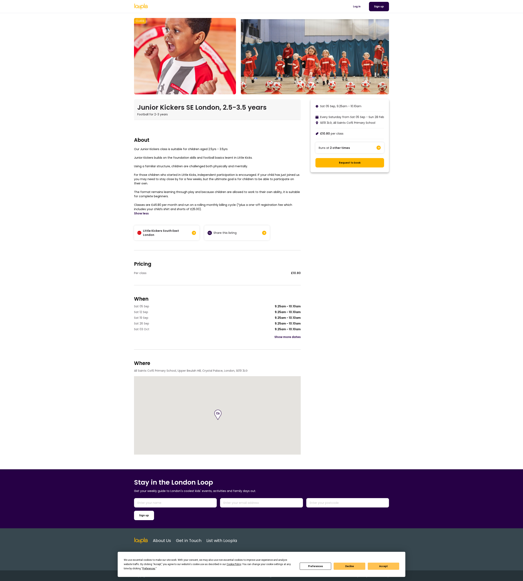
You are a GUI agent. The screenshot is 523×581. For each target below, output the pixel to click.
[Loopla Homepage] (141, 6)
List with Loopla (221, 540)
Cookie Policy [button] (234, 564)
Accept (383, 566)
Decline (349, 566)
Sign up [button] (379, 6)
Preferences (315, 566)
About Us (162, 540)
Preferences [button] (148, 568)
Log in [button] (357, 6)
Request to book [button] (350, 162)
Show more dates (287, 337)
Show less (141, 213)
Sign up (144, 515)
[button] (217, 414)
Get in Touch (188, 540)
